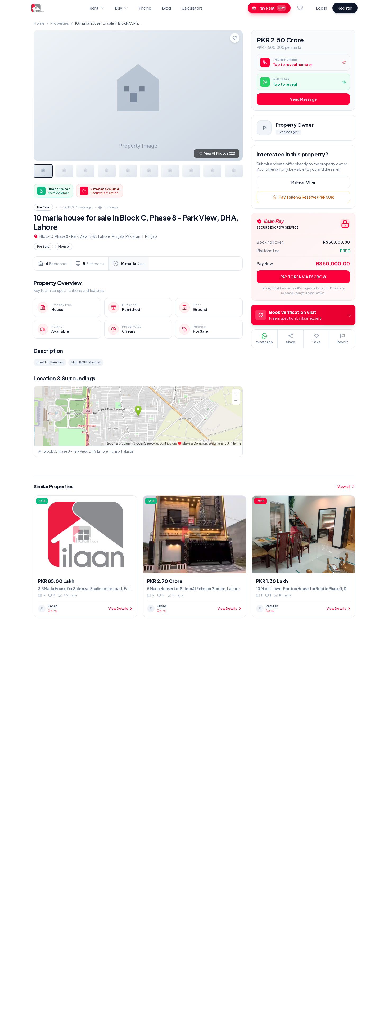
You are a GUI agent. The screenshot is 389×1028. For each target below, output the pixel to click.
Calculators (192, 7)
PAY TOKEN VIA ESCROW (303, 277)
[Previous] (42, 95)
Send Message (303, 99)
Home (39, 23)
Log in (321, 7)
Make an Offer (303, 182)
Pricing (145, 7)
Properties (59, 23)
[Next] (234, 95)
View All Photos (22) (219, 153)
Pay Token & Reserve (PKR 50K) (306, 197)
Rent (93, 7)
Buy (118, 7)
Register (345, 8)
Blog (166, 7)
